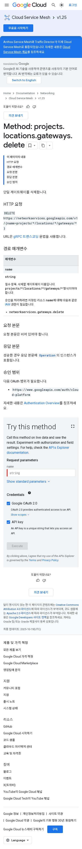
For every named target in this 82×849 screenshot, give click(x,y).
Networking (47, 93)
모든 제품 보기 (12, 649)
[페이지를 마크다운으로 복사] (43, 145)
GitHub (7, 726)
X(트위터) (9, 785)
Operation (47, 355)
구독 (55, 829)
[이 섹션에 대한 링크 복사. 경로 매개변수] (31, 249)
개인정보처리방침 (34, 813)
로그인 (73, 5)
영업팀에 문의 (11, 670)
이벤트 (7, 778)
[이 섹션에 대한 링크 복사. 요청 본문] (24, 325)
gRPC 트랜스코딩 (25, 237)
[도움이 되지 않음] (34, 107)
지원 (6, 695)
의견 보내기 (16, 115)
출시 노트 (9, 701)
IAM (7, 304)
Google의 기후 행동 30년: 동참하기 (54, 820)
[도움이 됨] (28, 107)
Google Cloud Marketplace (20, 663)
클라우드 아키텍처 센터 (17, 746)
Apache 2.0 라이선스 (19, 613)
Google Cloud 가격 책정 (18, 656)
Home (7, 93)
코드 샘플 (9, 740)
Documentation (25, 93)
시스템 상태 (10, 708)
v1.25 (61, 17)
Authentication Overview (42, 403)
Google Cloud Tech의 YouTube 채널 (26, 798)
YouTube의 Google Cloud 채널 (22, 791)
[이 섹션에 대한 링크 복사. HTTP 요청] (26, 204)
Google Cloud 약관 (17, 820)
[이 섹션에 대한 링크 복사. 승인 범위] (24, 372)
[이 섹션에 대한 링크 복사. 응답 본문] (24, 346)
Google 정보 (11, 813)
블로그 (7, 771)
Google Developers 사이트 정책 (27, 617)
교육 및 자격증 (12, 753)
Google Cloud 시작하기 (17, 733)
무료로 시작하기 (18, 28)
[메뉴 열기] (7, 5)
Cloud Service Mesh (31, 17)
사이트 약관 (56, 813)
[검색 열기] (53, 5)
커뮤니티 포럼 (11, 688)
